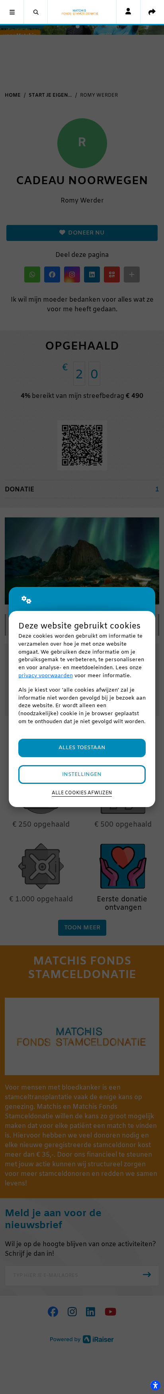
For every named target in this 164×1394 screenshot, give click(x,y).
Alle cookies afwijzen (82, 793)
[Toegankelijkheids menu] (155, 1385)
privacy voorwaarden (45, 675)
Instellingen (82, 774)
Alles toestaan (82, 747)
